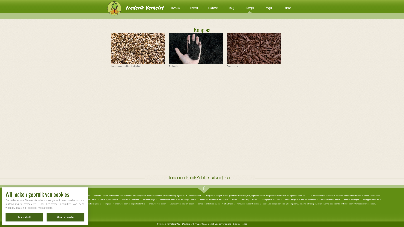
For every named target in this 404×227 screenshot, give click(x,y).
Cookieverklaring (222, 224)
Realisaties (213, 8)
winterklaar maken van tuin (330, 200)
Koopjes (250, 8)
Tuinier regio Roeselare (109, 200)
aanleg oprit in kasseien (271, 200)
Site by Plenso (240, 224)
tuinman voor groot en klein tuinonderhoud (300, 200)
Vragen (268, 8)
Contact (287, 8)
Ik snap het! (24, 217)
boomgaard (107, 204)
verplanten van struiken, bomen (182, 204)
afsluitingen (228, 204)
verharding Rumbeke (249, 200)
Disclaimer (187, 224)
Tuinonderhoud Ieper (167, 200)
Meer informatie (65, 217)
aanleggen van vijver (371, 200)
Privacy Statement (203, 224)
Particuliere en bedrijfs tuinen (248, 204)
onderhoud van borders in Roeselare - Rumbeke (218, 200)
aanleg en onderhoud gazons (209, 204)
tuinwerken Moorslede (130, 200)
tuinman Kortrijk (149, 200)
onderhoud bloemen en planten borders (130, 204)
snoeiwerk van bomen (157, 204)
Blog (231, 8)
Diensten (194, 8)
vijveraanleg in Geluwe (187, 200)
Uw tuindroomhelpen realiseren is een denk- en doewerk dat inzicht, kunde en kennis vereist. (345, 196)
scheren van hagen (351, 200)
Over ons (175, 8)
